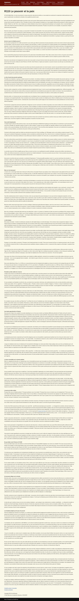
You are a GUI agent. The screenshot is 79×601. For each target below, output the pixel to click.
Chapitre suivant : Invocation (10, 588)
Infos (27, 2)
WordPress (15, 599)
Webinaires (32, 2)
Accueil (23, 2)
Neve (5, 599)
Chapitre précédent (8, 589)
